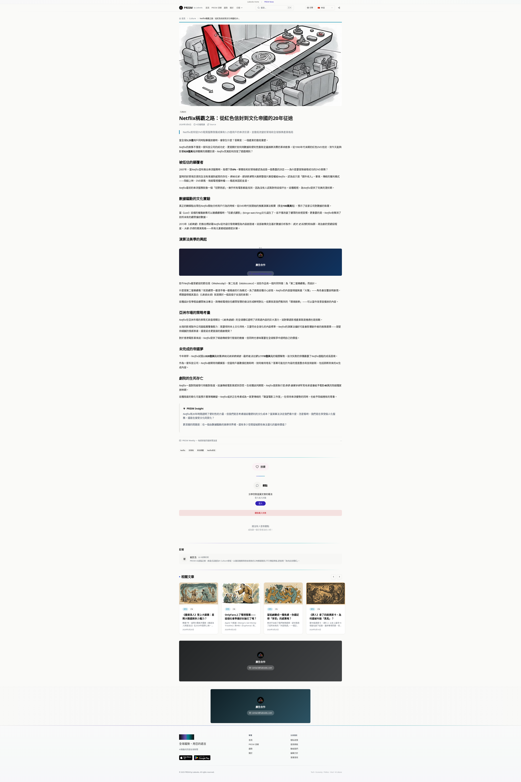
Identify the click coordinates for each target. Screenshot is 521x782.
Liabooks (196, 772)
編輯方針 (294, 753)
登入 (260, 503)
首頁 (207, 7)
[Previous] (333, 576)
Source (213, 124)
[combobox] (325, 7)
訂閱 (311, 8)
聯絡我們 (294, 748)
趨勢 (226, 7)
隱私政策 (294, 740)
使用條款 (294, 744)
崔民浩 (193, 557)
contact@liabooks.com (262, 273)
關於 (232, 7)
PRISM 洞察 (217, 7)
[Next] (339, 576)
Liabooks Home (253, 2)
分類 (238, 7)
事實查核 (294, 757)
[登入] (339, 8)
